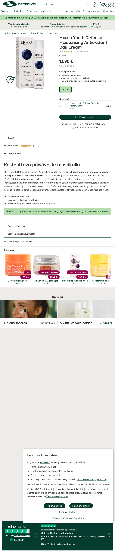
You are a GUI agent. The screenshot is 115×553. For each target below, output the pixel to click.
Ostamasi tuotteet (91, 11)
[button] (106, 4)
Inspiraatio (46, 11)
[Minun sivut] (94, 4)
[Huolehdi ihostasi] (28, 314)
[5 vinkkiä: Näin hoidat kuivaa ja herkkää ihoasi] (86, 314)
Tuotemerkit (32, 11)
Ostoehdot (79, 518)
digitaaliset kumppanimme (91, 479)
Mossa (62, 55)
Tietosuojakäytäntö (57, 496)
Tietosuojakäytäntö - (63, 518)
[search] (65, 4)
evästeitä (45, 462)
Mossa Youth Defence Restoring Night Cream (49, 211)
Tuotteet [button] (5, 11)
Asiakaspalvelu (72, 11)
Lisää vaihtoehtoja (68, 512)
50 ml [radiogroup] (65, 89)
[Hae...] (45, 4)
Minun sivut (108, 11)
